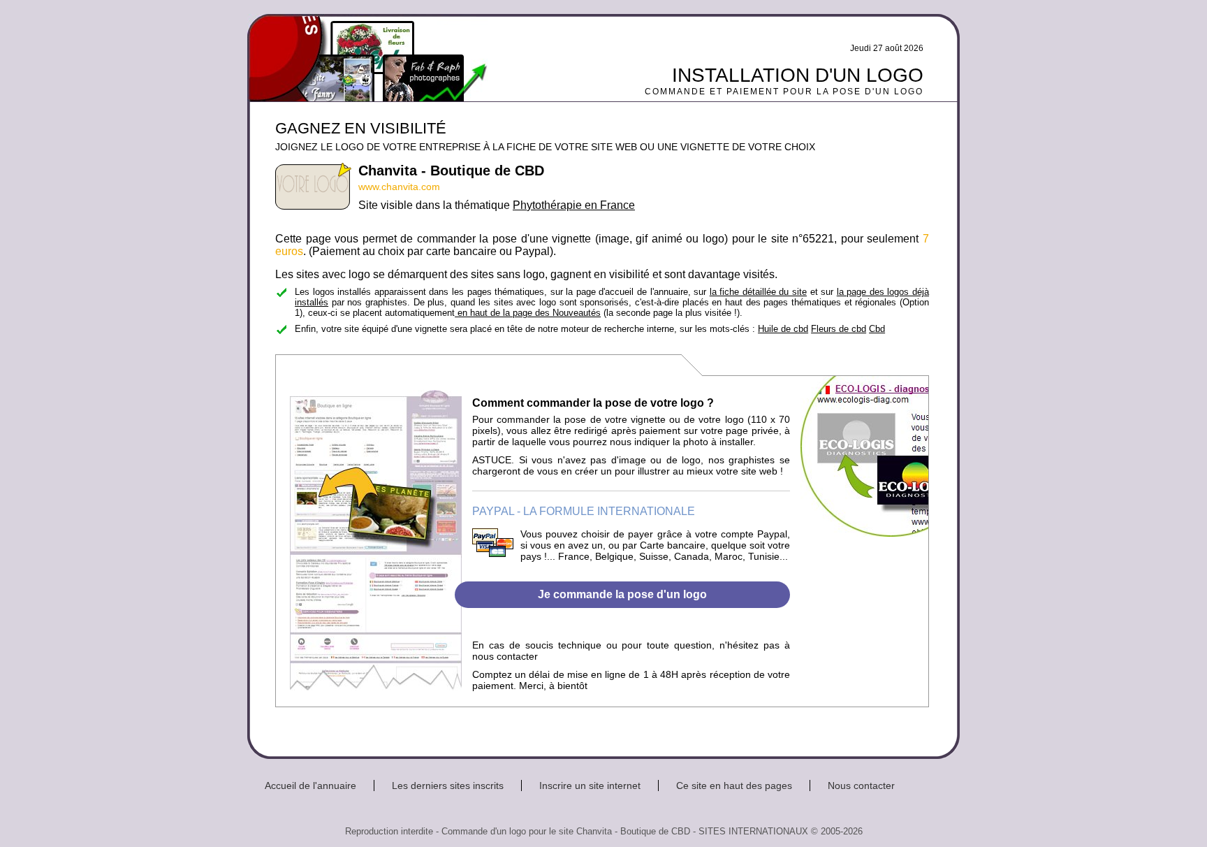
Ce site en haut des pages (734, 785)
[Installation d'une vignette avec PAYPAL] (492, 553)
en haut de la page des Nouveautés (528, 312)
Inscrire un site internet (590, 785)
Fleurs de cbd (838, 329)
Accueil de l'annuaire (310, 785)
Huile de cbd (783, 329)
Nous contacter (861, 785)
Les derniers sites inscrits (448, 785)
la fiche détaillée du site (758, 292)
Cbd (877, 329)
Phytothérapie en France (574, 205)
